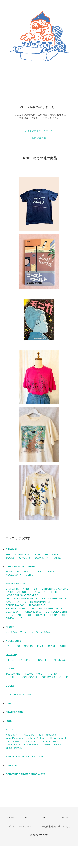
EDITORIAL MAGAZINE (55, 589)
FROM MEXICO (58, 615)
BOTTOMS (22, 571)
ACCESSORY (13, 575)
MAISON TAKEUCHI (17, 592)
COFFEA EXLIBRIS (56, 612)
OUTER (37, 571)
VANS (26, 589)
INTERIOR (53, 674)
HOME (11, 817)
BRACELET (43, 660)
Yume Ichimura (14, 748)
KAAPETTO (12, 602)
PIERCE (10, 660)
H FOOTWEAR (37, 605)
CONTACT (65, 817)
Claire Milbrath (58, 738)
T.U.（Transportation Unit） (39, 602)
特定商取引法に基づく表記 (56, 826)
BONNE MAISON (15, 605)
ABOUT (28, 817)
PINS (40, 646)
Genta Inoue (13, 744)
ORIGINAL (12, 549)
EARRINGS (25, 660)
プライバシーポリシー (20, 826)
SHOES (10, 627)
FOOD (9, 721)
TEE (8, 554)
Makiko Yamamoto (52, 744)
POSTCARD (48, 677)
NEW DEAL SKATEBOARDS (46, 608)
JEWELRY (24, 558)
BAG (37, 554)
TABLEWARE (13, 674)
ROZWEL (40, 615)
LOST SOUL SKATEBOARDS (22, 595)
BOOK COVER (29, 677)
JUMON (10, 618)
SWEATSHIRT (23, 554)
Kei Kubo (31, 741)
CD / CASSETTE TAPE (19, 694)
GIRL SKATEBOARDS (54, 598)
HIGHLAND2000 (32, 612)
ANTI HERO (24, 615)
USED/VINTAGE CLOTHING (22, 566)
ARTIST (10, 729)
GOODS (10, 668)
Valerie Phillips (36, 738)
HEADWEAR (51, 554)
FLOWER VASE (33, 674)
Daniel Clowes (49, 741)
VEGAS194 (12, 612)
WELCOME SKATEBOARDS (21, 598)
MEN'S (29, 575)
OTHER (58, 558)
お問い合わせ (39, 137)
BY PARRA (39, 592)
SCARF (51, 646)
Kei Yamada (31, 744)
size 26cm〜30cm (40, 632)
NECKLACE (60, 660)
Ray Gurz (29, 735)
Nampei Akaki (14, 741)
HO (20, 618)
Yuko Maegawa (14, 738)
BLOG (46, 817)
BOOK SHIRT (42, 558)
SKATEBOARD (14, 712)
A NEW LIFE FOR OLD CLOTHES (25, 756)
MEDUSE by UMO (16, 608)
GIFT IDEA (12, 765)
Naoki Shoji (12, 735)
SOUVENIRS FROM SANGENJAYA (26, 774)
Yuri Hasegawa (47, 735)
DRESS (50, 571)
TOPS (9, 571)
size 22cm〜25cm (16, 632)
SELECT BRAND (15, 583)
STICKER (11, 677)
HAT (8, 646)
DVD (8, 703)
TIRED (53, 592)
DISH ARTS (12, 589)
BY (35, 589)
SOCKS (10, 558)
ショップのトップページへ (39, 130)
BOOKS (10, 686)
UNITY (9, 615)
